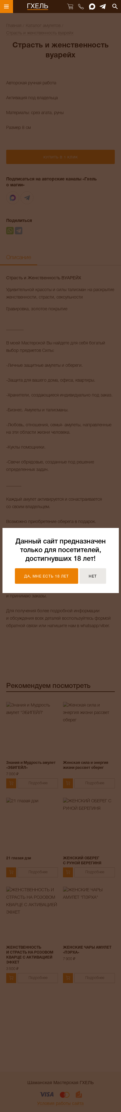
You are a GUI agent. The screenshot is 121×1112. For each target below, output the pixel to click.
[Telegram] (103, 6)
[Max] (92, 6)
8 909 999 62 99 (80, 6)
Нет (93, 576)
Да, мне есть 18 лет (46, 576)
